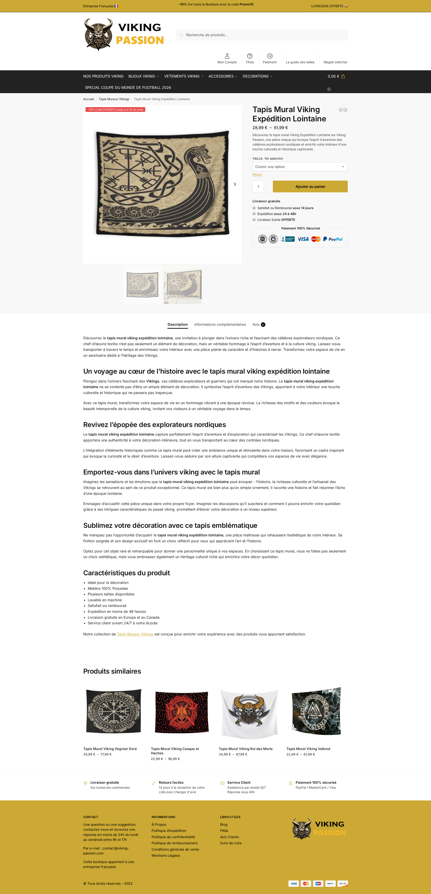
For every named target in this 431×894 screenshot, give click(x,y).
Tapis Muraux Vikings (114, 99)
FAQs (250, 62)
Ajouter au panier (310, 186)
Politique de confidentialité (173, 837)
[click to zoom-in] (162, 184)
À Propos (159, 824)
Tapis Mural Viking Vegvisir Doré (110, 749)
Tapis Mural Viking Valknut (308, 749)
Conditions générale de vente (175, 849)
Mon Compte (227, 62)
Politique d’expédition (169, 830)
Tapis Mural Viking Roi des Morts (246, 749)
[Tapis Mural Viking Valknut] (317, 712)
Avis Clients (229, 837)
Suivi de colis (231, 843)
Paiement (270, 62)
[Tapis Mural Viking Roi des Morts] (249, 712)
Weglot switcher (335, 62)
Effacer (257, 174)
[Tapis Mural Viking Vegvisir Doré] (113, 712)
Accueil (88, 99)
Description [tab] (178, 324)
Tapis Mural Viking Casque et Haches (175, 751)
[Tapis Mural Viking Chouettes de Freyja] (341, 110)
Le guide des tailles (300, 62)
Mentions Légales (166, 855)
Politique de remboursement (175, 843)
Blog (223, 824)
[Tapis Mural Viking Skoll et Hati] (345, 110)
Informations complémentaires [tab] (220, 324)
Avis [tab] (258, 324)
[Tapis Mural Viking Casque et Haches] (181, 712)
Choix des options (113, 764)
